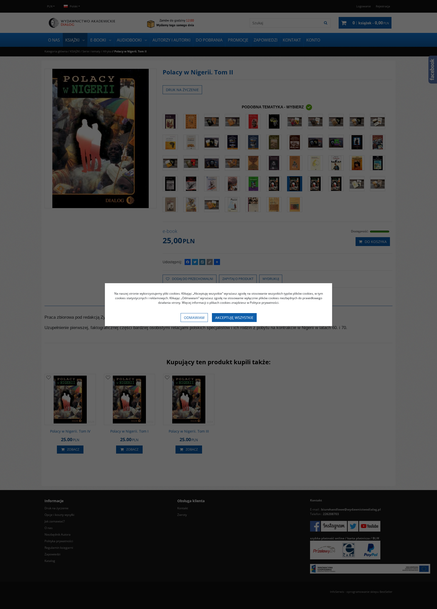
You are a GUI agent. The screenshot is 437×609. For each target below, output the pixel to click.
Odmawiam (194, 317)
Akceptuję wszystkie (234, 317)
